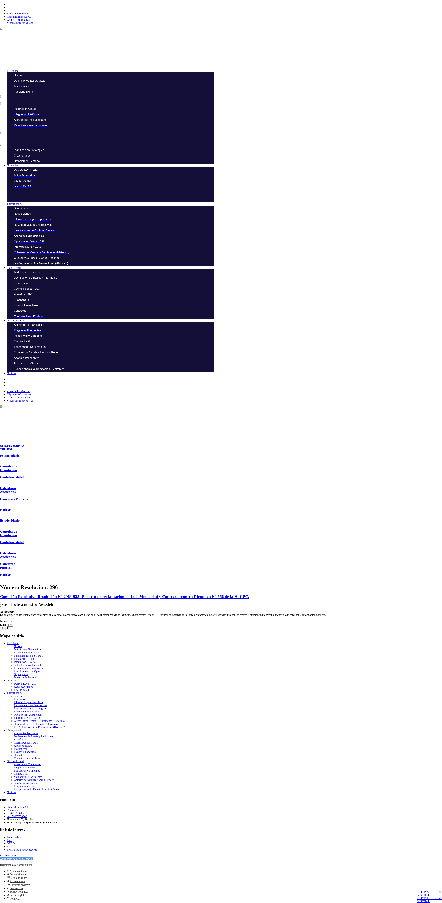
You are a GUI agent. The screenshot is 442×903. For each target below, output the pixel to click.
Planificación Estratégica (27, 671)
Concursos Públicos (14, 499)
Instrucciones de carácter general (31, 708)
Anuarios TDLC (23, 745)
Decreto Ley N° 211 (25, 683)
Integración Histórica (25, 661)
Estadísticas (20, 739)
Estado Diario (10, 455)
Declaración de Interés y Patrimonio (33, 736)
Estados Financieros (25, 751)
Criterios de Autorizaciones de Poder (34, 779)
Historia (18, 646)
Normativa (12, 680)
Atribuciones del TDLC (27, 652)
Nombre (5, 620)
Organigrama (21, 674)
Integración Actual (24, 658)
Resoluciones (21, 699)
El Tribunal (13, 643)
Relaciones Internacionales (28, 668)
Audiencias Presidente (26, 733)
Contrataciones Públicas (27, 758)
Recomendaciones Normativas (30, 705)
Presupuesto (20, 748)
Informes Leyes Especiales (28, 702)
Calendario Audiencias (8, 490)
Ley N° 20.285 (22, 689)
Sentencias (19, 696)
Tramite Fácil (21, 773)
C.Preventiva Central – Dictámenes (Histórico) (39, 720)
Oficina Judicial (15, 761)
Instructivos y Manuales (27, 770)
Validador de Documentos (28, 776)
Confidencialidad (12, 477)
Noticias (5, 509)
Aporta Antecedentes (25, 783)
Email (3, 624)
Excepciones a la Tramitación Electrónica (36, 789)
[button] (224, 70)
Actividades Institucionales (28, 664)
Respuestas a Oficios (25, 786)
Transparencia (14, 730)
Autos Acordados (23, 686)
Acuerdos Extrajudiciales (27, 711)
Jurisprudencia (15, 692)
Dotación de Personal (25, 677)
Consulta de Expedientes (8, 468)
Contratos (19, 755)
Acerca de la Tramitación (27, 764)
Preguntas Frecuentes (25, 767)
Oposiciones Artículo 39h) (28, 714)
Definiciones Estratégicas (27, 649)
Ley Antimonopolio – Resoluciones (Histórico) (39, 727)
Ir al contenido (8, 855)
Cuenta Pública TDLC (26, 742)
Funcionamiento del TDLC (29, 655)
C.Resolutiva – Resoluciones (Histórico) (36, 724)
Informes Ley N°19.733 (27, 717)
